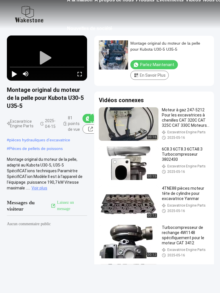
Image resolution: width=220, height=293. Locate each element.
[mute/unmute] (26, 74)
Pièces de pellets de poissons (36, 148)
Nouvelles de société (89, 28)
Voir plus (39, 188)
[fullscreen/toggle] (79, 74)
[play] (47, 58)
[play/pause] (14, 74)
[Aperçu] (29, 14)
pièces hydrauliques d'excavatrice (39, 140)
